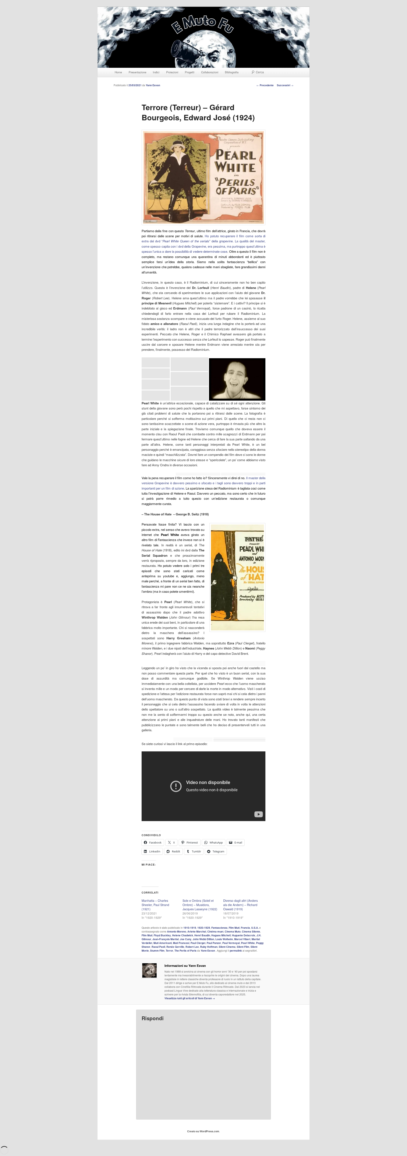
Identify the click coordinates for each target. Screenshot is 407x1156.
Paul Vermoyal (231, 943)
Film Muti (234, 928)
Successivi (285, 85)
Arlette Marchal (196, 931)
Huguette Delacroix (243, 935)
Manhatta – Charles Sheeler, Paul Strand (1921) (155, 904)
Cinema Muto (233, 931)
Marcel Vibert (242, 939)
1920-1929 (203, 928)
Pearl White (248, 943)
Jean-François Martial (165, 939)
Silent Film (243, 947)
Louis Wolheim (224, 939)
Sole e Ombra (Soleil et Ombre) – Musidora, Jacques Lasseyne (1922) (200, 904)
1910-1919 (189, 928)
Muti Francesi (181, 943)
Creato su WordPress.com (203, 1131)
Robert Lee (192, 947)
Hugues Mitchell (221, 935)
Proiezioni (172, 72)
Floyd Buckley (162, 935)
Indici (156, 72)
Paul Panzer (214, 943)
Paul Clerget (198, 943)
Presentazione (137, 72)
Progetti (189, 72)
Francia (245, 928)
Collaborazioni (209, 72)
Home (118, 72)
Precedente (265, 85)
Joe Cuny (185, 939)
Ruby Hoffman (208, 947)
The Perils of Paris (185, 950)
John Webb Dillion (203, 939)
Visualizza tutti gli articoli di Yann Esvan (189, 998)
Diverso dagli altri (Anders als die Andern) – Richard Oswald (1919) (240, 904)
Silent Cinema (227, 947)
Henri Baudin (202, 935)
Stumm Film (157, 950)
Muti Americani (162, 943)
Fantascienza (219, 928)
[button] (156, 362)
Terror (169, 950)
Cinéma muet (215, 931)
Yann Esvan (153, 85)
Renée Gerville (175, 947)
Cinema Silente (251, 931)
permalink (236, 950)
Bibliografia (231, 72)
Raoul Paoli (158, 947)
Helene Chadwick (182, 935)
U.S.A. (255, 928)
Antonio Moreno (176, 931)
